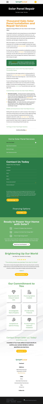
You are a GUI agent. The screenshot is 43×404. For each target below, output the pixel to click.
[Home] (21, 2)
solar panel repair (22, 46)
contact (17, 86)
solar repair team (25, 116)
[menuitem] (21, 142)
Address (7, 179)
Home (21, 378)
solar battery (30, 97)
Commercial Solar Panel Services (22, 383)
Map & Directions (21, 373)
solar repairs (21, 51)
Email (7, 176)
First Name (8, 167)
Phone (7, 173)
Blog (21, 385)
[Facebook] (19, 392)
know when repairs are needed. (19, 75)
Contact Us (21, 387)
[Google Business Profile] (24, 392)
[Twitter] (21, 392)
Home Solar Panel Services (21, 380)
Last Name (8, 170)
